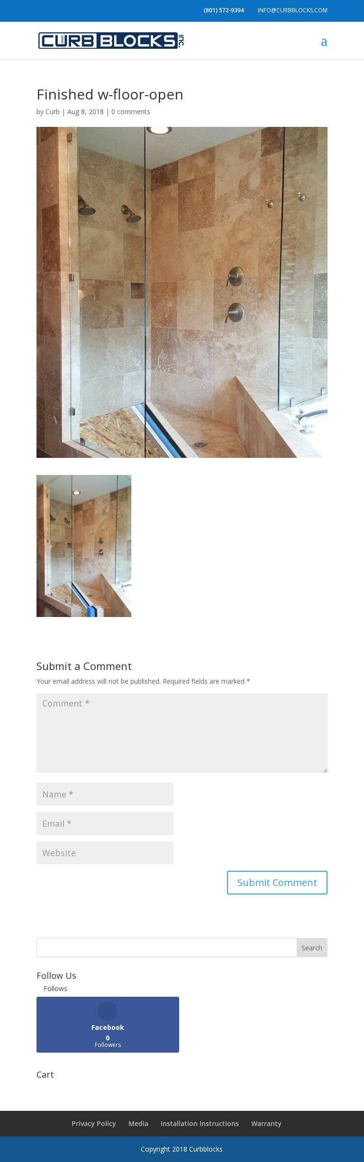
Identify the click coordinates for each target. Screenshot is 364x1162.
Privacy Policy (94, 1123)
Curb (53, 111)
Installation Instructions (200, 1123)
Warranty (266, 1123)
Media (138, 1123)
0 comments (130, 111)
